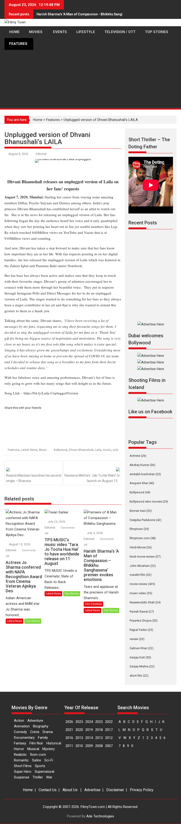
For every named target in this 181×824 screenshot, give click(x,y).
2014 (89, 738)
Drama (48, 732)
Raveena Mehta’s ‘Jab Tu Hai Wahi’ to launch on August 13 (92, 478)
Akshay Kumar (142, 465)
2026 (69, 722)
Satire (36, 760)
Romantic (21, 760)
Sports (40, 766)
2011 (69, 746)
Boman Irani (141, 510)
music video (141, 593)
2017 (109, 730)
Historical (53, 743)
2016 (69, 738)
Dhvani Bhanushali (81, 450)
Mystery (48, 749)
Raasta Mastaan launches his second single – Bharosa (33, 478)
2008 (99, 746)
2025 (79, 722)
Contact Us (48, 790)
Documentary (24, 737)
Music (43, 450)
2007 (109, 746)
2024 (89, 722)
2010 (79, 746)
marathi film (141, 574)
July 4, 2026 (95, 533)
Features (13, 450)
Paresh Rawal (142, 611)
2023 (99, 722)
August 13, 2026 (20, 544)
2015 (79, 738)
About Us (70, 790)
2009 (89, 746)
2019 (89, 730)
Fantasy (20, 743)
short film (139, 675)
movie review (142, 584)
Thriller (38, 777)
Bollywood (60, 450)
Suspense (21, 777)
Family (43, 737)
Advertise (92, 790)
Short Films (23, 766)
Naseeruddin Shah (145, 602)
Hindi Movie (141, 547)
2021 (69, 730)
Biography (40, 726)
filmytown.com (143, 538)
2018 (99, 730)
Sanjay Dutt (140, 657)
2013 (99, 738)
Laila (98, 450)
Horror (19, 749)
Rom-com (38, 754)
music (107, 450)
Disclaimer (115, 790)
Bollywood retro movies (149, 501)
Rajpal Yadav (141, 630)
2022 (109, 722)
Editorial (41, 154)
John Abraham (143, 566)
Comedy (20, 732)
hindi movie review (145, 556)
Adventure (35, 720)
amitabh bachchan (145, 474)
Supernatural (44, 771)
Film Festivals (93, 604)
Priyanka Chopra (144, 620)
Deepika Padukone (145, 520)
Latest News (29, 450)
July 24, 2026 (57, 521)
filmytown (139, 529)
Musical (33, 749)
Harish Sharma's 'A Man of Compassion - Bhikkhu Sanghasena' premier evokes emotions (106, 14)
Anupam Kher (142, 483)
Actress (138, 455)
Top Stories (33, 621)
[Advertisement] (90, 91)
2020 (79, 730)
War (49, 777)
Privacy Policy (141, 790)
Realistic (20, 754)
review (137, 639)
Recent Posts (142, 223)
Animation (22, 726)
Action (19, 720)
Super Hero (22, 771)
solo (115, 450)
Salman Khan (141, 648)
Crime (34, 732)
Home (28, 790)
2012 (109, 738)
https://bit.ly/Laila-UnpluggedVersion (51, 393)
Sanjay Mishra (142, 666)
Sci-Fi (48, 760)
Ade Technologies (100, 816)
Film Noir (36, 743)
